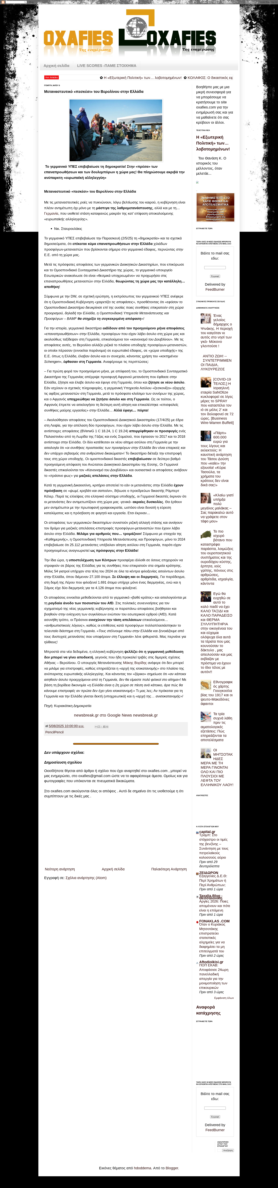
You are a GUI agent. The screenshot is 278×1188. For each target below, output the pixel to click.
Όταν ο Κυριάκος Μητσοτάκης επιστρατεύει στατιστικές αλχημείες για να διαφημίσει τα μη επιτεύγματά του (212, 937)
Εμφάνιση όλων (224, 997)
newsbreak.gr (145, 715)
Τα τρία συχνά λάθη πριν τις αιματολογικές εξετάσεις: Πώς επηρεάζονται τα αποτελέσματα (216, 727)
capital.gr (207, 832)
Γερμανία (51, 213)
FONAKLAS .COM (214, 921)
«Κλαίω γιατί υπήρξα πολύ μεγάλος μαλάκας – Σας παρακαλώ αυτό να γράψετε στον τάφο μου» (217, 508)
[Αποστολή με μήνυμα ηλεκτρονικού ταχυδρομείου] (96, 726)
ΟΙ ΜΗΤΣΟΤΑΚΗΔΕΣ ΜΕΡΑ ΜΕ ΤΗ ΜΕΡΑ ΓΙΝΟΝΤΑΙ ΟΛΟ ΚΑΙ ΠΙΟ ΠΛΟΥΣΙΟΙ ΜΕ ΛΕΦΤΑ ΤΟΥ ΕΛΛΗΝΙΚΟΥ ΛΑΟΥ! (217, 767)
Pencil (49, 732)
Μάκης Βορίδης (135, 663)
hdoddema (142, 1168)
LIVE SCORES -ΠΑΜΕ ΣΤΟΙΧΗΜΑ (106, 65)
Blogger (172, 1168)
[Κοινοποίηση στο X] (101, 726)
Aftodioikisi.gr (211, 962)
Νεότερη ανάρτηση (60, 869)
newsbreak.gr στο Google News (103, 715)
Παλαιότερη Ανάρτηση (169, 869)
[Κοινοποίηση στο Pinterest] (107, 726)
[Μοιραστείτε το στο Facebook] (104, 726)
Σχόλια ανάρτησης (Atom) (86, 878)
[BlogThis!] (98, 726)
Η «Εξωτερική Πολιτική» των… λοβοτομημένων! (110, 78)
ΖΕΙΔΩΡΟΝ (208, 873)
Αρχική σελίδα (56, 65)
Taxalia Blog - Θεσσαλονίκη (210, 897)
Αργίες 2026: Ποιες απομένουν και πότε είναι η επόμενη (214, 905)
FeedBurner (215, 289)
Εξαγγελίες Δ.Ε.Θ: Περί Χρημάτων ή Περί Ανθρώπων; (213, 880)
